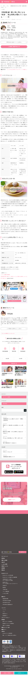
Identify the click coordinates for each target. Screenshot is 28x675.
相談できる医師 (4, 560)
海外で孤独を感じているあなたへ (10, 442)
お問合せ (3, 631)
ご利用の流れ (5, 589)
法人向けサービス (5, 573)
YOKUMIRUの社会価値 (7, 600)
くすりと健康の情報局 (5, 274)
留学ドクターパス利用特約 (7, 621)
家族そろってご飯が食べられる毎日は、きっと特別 (13, 425)
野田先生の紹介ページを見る (14, 42)
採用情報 (3, 568)
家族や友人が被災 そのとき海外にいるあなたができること (13, 432)
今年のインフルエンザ (7, 451)
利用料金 (3, 558)
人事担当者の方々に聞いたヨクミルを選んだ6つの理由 (8, 580)
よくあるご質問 (4, 564)
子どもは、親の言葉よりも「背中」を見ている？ (13, 437)
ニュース (4, 609)
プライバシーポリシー (6, 617)
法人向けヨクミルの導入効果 (8, 575)
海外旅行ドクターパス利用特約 (8, 623)
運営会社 (3, 570)
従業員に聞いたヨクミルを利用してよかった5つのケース (10, 583)
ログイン (22, 552)
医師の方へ (4, 596)
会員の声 (3, 562)
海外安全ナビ (5, 613)
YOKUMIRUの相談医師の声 (8, 604)
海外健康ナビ (5, 615)
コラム (3, 9)
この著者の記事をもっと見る (14, 328)
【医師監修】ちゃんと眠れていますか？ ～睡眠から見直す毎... (13, 419)
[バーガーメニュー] (26, 1)
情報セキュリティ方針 (6, 627)
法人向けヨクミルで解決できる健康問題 (10, 577)
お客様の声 (5, 585)
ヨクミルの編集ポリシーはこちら (8, 333)
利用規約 (3, 619)
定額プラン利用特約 (6, 625)
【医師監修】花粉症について (9, 456)
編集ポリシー (4, 629)
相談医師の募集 (5, 598)
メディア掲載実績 (6, 591)
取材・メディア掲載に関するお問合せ (9, 635)
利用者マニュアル (5, 566)
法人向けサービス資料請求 (7, 633)
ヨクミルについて (5, 556)
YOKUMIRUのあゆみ (6, 602)
